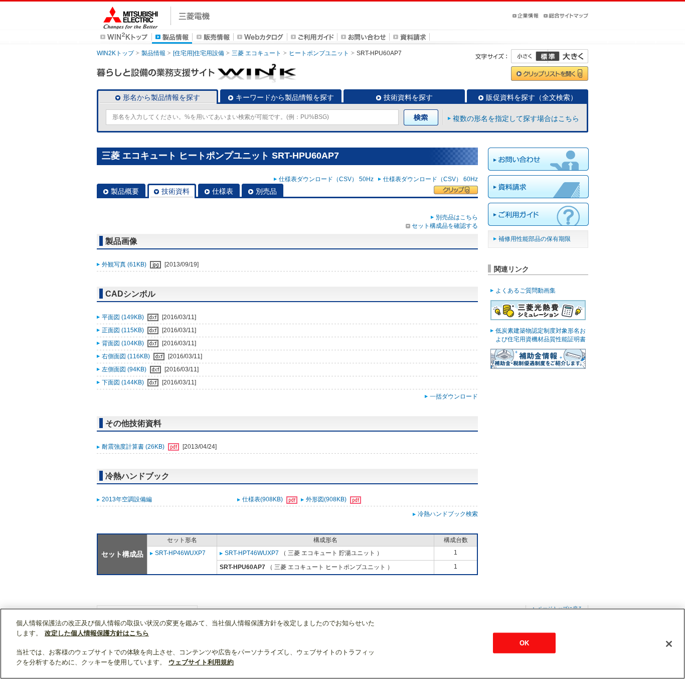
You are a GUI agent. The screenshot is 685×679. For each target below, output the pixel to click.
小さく (529, 56)
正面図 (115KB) (123, 330)
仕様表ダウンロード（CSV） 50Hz (328, 179)
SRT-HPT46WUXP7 (252, 553)
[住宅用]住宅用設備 (198, 53)
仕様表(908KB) (263, 499)
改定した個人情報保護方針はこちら (97, 633)
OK (524, 642)
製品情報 (153, 53)
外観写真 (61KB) (125, 264)
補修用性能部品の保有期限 (534, 238)
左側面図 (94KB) (125, 369)
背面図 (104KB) (123, 343)
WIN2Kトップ (115, 53)
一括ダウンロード (454, 396)
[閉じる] (669, 644)
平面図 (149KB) (123, 317)
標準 (548, 56)
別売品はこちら (457, 217)
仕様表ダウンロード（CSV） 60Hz (430, 179)
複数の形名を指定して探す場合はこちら (516, 118)
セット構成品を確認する (445, 225)
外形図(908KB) (327, 499)
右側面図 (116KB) (126, 356)
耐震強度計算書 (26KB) (134, 446)
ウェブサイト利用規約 (201, 662)
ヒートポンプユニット (319, 53)
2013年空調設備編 (127, 499)
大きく (568, 56)
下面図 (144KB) (123, 382)
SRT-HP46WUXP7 (180, 553)
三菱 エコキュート (256, 53)
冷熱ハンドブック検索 (448, 513)
